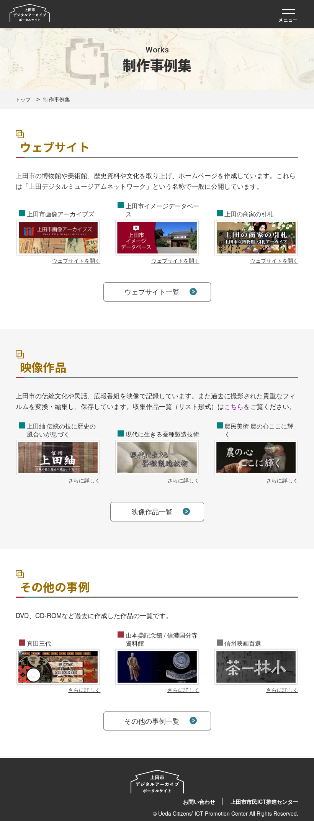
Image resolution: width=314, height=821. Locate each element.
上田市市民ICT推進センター (264, 801)
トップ (23, 99)
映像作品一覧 (152, 511)
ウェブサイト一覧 (152, 291)
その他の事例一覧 (152, 721)
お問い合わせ (199, 801)
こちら (234, 406)
